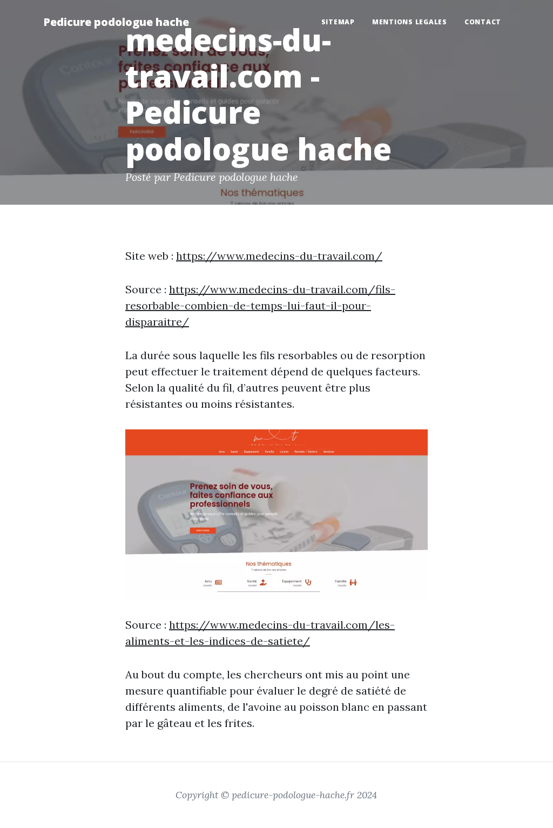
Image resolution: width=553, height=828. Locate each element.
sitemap (338, 21)
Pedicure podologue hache (116, 22)
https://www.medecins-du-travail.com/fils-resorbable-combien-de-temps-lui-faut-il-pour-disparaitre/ (260, 305)
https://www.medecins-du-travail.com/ (279, 255)
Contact (482, 21)
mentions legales (409, 21)
